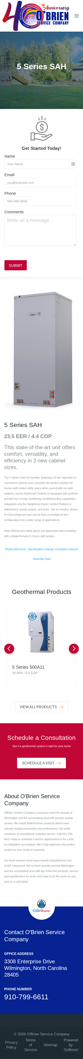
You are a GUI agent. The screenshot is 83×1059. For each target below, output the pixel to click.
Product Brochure (15, 549)
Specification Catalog (41, 549)
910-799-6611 (26, 997)
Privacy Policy (11, 1044)
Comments (14, 212)
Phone (10, 193)
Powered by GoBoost (71, 1045)
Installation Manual (66, 549)
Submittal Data (41, 559)
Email (9, 175)
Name (9, 156)
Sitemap (50, 1045)
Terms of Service (30, 1045)
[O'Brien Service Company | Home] (36, 16)
